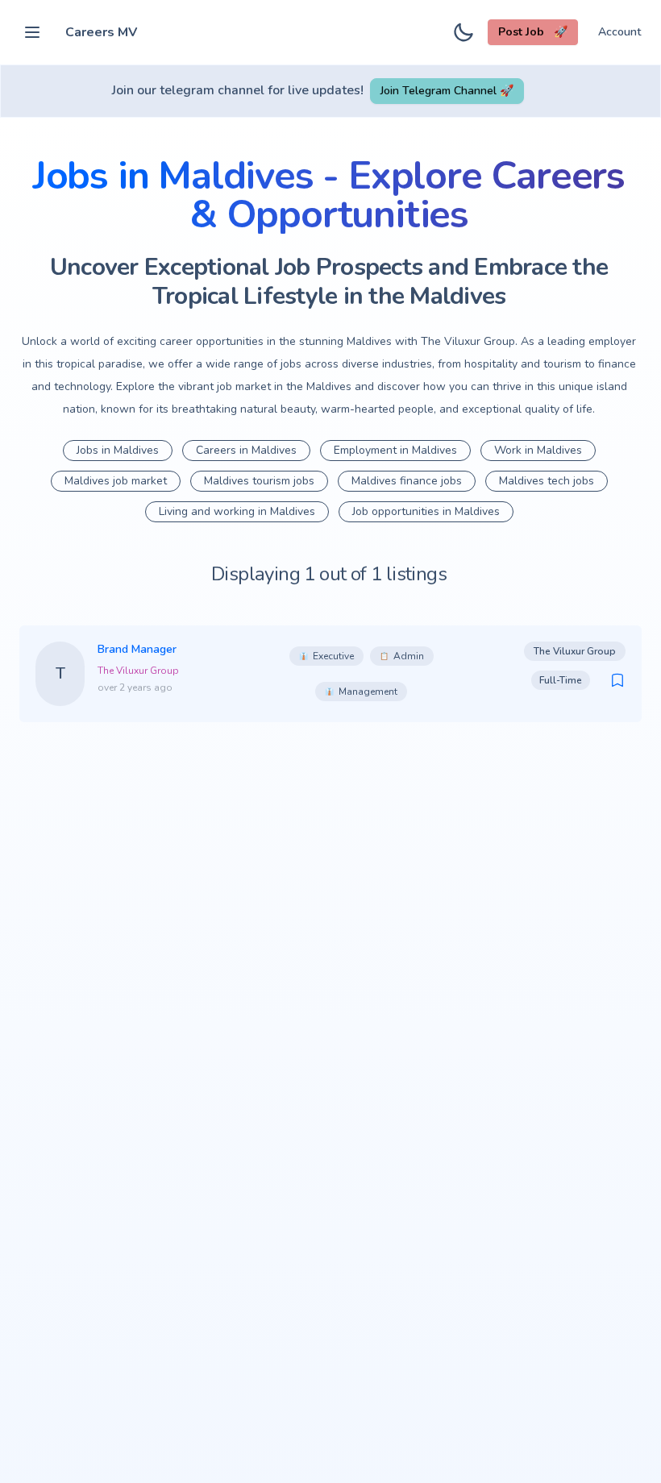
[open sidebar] (32, 32)
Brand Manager (137, 649)
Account (619, 31)
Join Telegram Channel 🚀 (446, 90)
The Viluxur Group (138, 670)
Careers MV (101, 32)
